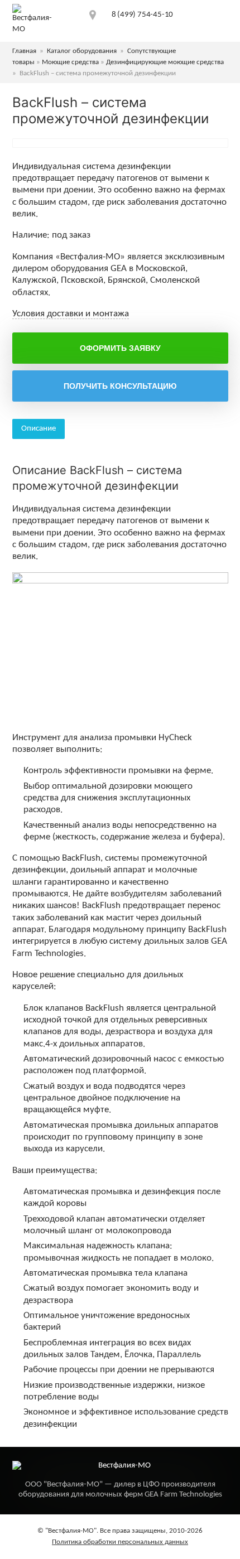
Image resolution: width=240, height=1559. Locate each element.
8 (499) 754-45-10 (143, 15)
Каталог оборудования (82, 51)
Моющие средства (70, 62)
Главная (24, 51)
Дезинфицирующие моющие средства (165, 62)
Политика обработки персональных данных (120, 1542)
